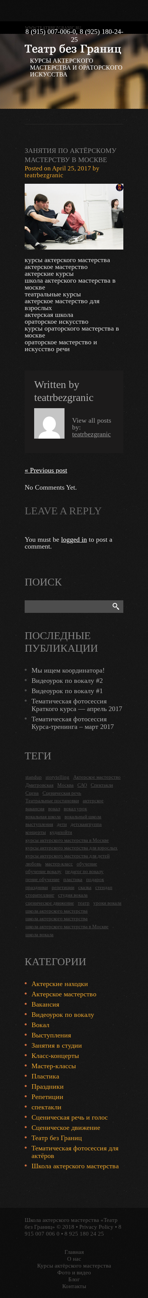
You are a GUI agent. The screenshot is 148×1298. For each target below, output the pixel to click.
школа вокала (39, 934)
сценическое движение (49, 903)
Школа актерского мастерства (75, 1166)
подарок (95, 879)
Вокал (40, 1025)
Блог (74, 1279)
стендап (103, 887)
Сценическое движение (65, 1127)
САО (82, 785)
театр (84, 903)
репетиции (63, 887)
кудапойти (61, 832)
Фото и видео (74, 1272)
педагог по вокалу (84, 871)
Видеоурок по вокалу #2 (67, 680)
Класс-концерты (55, 1055)
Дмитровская (39, 785)
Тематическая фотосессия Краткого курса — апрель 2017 (76, 705)
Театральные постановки (52, 800)
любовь (33, 864)
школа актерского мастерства (56, 911)
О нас (74, 1259)
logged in (74, 539)
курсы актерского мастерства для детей (67, 856)
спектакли (46, 1107)
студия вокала (73, 895)
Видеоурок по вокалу (62, 1014)
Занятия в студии (56, 1045)
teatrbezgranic (44, 175)
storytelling (57, 777)
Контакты (74, 1286)
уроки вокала (107, 903)
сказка (84, 887)
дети (62, 824)
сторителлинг (39, 895)
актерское (93, 800)
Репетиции (47, 1097)
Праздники (47, 1086)
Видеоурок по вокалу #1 (67, 691)
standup (33, 777)
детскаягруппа (86, 824)
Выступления (51, 1035)
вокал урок (75, 808)
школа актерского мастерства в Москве (67, 926)
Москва (65, 785)
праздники (36, 887)
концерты (35, 832)
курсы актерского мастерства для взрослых (71, 848)
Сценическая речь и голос (69, 1117)
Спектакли (102, 785)
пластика (72, 879)
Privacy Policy (96, 1227)
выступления (39, 824)
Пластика (45, 1076)
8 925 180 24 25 (84, 1234)
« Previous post (46, 470)
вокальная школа (43, 816)
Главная (74, 1252)
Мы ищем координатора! (68, 670)
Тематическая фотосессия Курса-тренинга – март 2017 (72, 722)
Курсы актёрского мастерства (74, 1266)
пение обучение (42, 879)
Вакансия (45, 1004)
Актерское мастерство (97, 777)
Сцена (32, 793)
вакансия (34, 808)
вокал (54, 808)
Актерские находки (59, 984)
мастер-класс (59, 864)
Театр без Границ (56, 1138)
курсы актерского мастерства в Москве (67, 840)
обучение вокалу (43, 871)
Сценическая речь (62, 793)
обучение (87, 864)
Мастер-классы (53, 1066)
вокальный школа (83, 816)
